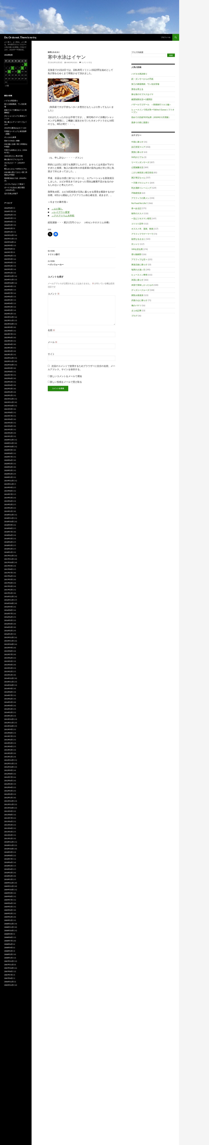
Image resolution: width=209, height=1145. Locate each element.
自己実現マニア (138, 147)
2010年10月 (9, 849)
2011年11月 (9, 804)
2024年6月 (8, 297)
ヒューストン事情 (139, 275)
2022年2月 (8, 392)
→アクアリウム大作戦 (62, 215)
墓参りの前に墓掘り (140, 122)
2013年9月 (8, 729)
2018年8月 (8, 528)
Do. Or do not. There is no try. (20, 37)
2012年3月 (8, 791)
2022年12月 (9, 358)
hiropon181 (71, 62)
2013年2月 (8, 753)
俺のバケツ (136, 305)
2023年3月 (8, 348)
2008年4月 (8, 947)
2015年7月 (8, 654)
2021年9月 (8, 409)
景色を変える (137, 89)
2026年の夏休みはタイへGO (15, 128)
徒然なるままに (54, 52)
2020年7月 (8, 457)
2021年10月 (9, 406)
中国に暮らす (137, 142)
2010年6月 (8, 862)
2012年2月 (8, 794)
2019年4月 (8, 501)
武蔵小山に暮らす (139, 300)
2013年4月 (8, 746)
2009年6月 (8, 903)
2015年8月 (8, 651)
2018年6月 (8, 535)
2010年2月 (8, 876)
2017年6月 (8, 576)
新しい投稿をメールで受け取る (66, 381)
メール (52, 342)
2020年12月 (9, 440)
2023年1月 (8, 354)
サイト (51, 354)
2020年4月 (8, 467)
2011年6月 (8, 821)
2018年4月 (8, 542)
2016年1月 (8, 634)
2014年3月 (8, 709)
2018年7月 (8, 532)
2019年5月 (8, 498)
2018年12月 (9, 515)
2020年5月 (8, 464)
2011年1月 (8, 838)
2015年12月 (9, 637)
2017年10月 (9, 562)
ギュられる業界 (10, 137)
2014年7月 (8, 695)
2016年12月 (9, 596)
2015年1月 (8, 675)
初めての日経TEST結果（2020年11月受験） (150, 117)
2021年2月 (8, 433)
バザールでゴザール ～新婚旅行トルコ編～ (151, 104)
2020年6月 (8, 460)
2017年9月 (8, 566)
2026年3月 (8, 225)
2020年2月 (8, 474)
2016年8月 (8, 610)
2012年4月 (8, 787)
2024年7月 (8, 293)
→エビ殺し (57, 208)
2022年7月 (8, 375)
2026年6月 (8, 215)
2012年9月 (8, 770)
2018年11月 (9, 518)
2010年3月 (8, 872)
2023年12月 (9, 317)
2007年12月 (9, 961)
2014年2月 (8, 712)
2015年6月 (8, 658)
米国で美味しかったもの (142, 285)
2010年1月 (8, 879)
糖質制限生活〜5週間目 (141, 99)
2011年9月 (8, 811)
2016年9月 (8, 607)
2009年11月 (9, 886)
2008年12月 (9, 924)
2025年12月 (9, 235)
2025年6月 (8, 256)
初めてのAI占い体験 (12, 141)
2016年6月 (8, 617)
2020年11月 (9, 443)
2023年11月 (9, 320)
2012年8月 (8, 774)
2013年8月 (8, 733)
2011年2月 (8, 835)
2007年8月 (8, 971)
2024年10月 (9, 283)
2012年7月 (8, 777)
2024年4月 (8, 303)
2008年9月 (8, 934)
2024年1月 (8, 314)
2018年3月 (8, 545)
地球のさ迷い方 (138, 269)
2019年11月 (9, 484)
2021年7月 (8, 416)
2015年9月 (8, 648)
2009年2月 (8, 917)
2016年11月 (9, 600)
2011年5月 (8, 825)
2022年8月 (8, 371)
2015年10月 (9, 644)
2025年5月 (8, 259)
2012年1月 (8, 798)
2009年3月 (8, 913)
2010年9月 (8, 852)
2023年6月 (8, 337)
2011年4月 (8, 828)
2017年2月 (8, 590)
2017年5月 (8, 579)
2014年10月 (9, 685)
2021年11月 (9, 402)
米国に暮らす (137, 280)
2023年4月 (8, 344)
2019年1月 (8, 511)
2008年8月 (8, 937)
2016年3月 (8, 627)
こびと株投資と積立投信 (142, 172)
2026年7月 (8, 211)
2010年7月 (8, 859)
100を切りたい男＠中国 (13, 156)
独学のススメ (137, 213)
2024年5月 (8, 300)
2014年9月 (8, 688)
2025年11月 (9, 239)
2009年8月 (8, 896)
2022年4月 (8, 385)
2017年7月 (8, 573)
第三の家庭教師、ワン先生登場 (145, 84)
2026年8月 (8, 208)
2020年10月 (9, 446)
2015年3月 (8, 668)
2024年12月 (9, 276)
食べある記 (136, 208)
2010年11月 (9, 845)
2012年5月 (8, 784)
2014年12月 (9, 678)
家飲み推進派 (137, 295)
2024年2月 (8, 310)
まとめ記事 (136, 310)
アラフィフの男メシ (140, 198)
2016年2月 (8, 631)
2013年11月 (9, 723)
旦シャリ (135, 244)
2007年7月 (8, 975)
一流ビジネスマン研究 (141, 218)
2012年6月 (8, 780)
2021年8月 (8, 412)
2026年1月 (8, 232)
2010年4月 (8, 869)
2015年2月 (8, 671)
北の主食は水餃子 (11, 193)
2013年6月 (8, 740)
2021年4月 (8, 426)
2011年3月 (8, 832)
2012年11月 (9, 763)
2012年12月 (9, 760)
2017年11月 (9, 559)
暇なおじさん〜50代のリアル (15, 169)
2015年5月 (8, 661)
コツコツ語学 (137, 223)
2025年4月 (8, 262)
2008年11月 (9, 927)
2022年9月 (8, 368)
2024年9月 (8, 286)
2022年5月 (8, 382)
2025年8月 (8, 249)
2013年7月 (8, 736)
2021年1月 (8, 436)
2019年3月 (8, 504)
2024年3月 (8, 307)
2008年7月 (8, 941)
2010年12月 (9, 842)
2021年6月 (8, 419)
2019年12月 (9, 481)
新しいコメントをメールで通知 (66, 376)
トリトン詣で (54, 252)
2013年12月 (9, 719)
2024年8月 (8, 290)
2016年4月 (8, 624)
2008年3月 (8, 951)
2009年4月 (8, 910)
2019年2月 (8, 508)
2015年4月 (8, 665)
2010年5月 (8, 866)
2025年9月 (8, 245)
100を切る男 (137, 249)
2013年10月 (9, 726)
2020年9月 (8, 450)
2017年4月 (8, 583)
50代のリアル (137, 157)
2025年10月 (9, 242)
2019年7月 (8, 494)
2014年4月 (8, 705)
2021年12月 (9, 399)
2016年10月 (9, 603)
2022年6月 (8, 378)
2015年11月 (9, 641)
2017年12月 (9, 556)
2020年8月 (8, 453)
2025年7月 (8, 252)
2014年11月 (9, 682)
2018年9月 (8, 525)
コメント (54, 293)
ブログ (134, 315)
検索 (171, 55)
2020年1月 (8, 477)
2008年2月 (8, 954)
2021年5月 (8, 423)
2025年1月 (8, 273)
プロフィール (165, 37)
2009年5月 (8, 907)
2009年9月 (8, 893)
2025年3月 (8, 266)
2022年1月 (8, 395)
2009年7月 (8, 900)
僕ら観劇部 (136, 254)
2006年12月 (9, 982)
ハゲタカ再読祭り (139, 74)
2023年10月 (9, 324)
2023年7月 (8, 334)
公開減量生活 (137, 167)
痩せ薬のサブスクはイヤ (142, 94)
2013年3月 (8, 750)
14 (19, 71)
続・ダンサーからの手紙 (142, 79)
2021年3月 (8, 429)
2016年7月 (8, 613)
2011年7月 (8, 818)
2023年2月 (8, 351)
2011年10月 (9, 808)
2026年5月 (8, 218)
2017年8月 (8, 569)
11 (9, 71)
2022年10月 (9, 365)
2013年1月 (8, 757)
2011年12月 (9, 801)
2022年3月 (8, 389)
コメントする (87, 62)
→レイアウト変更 (60, 212)
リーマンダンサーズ (140, 162)
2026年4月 (8, 222)
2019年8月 (8, 491)
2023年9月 (8, 327)
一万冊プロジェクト (140, 182)
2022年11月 (9, 361)
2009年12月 (9, 883)
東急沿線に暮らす (139, 264)
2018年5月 (8, 538)
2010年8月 (8, 855)
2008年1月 (8, 958)
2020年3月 (8, 470)
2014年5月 (8, 702)
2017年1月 (8, 593)
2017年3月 (8, 586)
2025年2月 (8, 269)
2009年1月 (8, 920)
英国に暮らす (137, 152)
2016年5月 (8, 620)
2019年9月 (8, 487)
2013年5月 (8, 743)
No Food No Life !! (139, 203)
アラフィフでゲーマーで (142, 234)
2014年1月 (8, 716)
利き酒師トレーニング (141, 188)
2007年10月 (9, 968)
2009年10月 (9, 890)
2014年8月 (8, 692)
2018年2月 (8, 549)
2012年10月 (9, 767)
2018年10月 (9, 521)
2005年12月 (9, 985)
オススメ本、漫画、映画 (142, 228)
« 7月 (7, 86)
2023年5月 (8, 341)
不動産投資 (136, 193)
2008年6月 (8, 944)
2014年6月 (8, 699)
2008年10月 (9, 930)
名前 (51, 330)
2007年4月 (8, 978)
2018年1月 (8, 552)
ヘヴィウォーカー (56, 263)
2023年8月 (8, 331)
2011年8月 (8, 815)
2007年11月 (9, 965)
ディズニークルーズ (140, 290)
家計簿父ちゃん (138, 177)
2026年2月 (8, 228)
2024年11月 (9, 279)
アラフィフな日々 (139, 259)
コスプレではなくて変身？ (14, 184)
